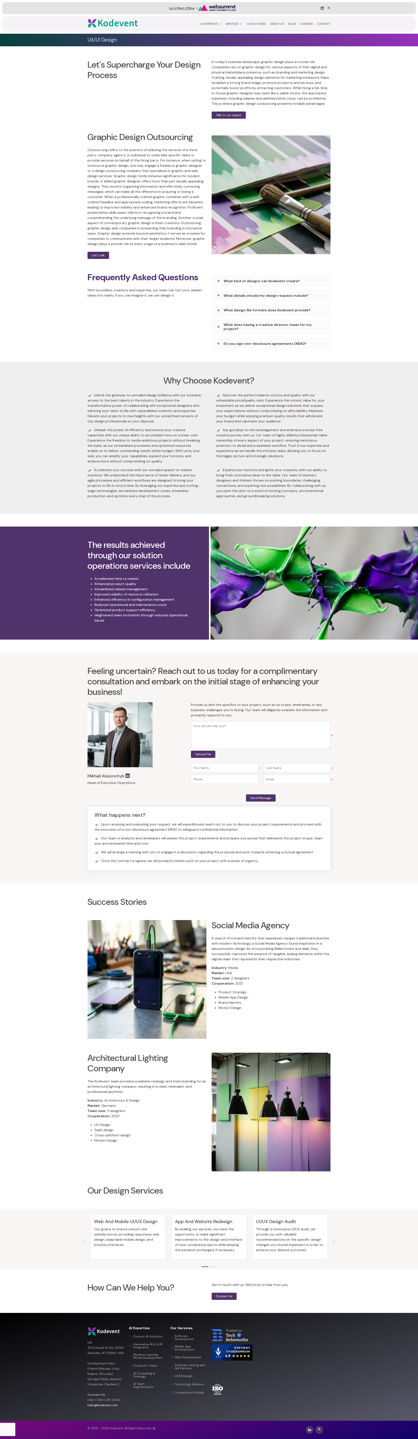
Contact (323, 24)
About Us (277, 24)
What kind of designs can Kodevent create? (262, 281)
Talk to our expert (228, 115)
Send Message (260, 798)
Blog (292, 24)
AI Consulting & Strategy (144, 1375)
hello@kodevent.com (103, 1405)
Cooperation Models (189, 1392)
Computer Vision (145, 1365)
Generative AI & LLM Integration (147, 1346)
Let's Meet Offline (181, 8)
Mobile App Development (184, 1348)
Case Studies (256, 24)
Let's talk (98, 255)
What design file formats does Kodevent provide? (267, 310)
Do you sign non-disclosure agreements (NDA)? (265, 344)
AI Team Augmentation (143, 1385)
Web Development (188, 1357)
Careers (306, 24)
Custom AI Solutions (148, 1336)
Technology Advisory (189, 1384)
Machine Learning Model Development (147, 1356)
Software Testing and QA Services (190, 1367)
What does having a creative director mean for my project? (268, 327)
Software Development (184, 1337)
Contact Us (224, 1296)
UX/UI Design (183, 1375)
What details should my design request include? (266, 295)
